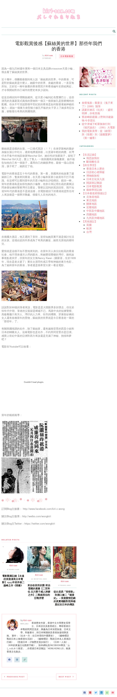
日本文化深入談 (95, 179)
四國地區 (91, 214)
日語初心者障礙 (95, 172)
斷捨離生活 (92, 161)
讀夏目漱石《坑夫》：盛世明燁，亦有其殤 (97, 111)
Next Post (65, 677)
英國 (89, 225)
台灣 (89, 232)
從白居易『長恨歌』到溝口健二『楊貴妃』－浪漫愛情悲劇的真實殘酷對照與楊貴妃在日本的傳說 (65, 598)
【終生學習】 (89, 165)
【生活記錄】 (89, 154)
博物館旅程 (92, 175)
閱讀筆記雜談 (94, 182)
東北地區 (91, 200)
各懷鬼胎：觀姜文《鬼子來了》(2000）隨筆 (97, 104)
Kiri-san (49, 55)
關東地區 (91, 203)
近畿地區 (91, 207)
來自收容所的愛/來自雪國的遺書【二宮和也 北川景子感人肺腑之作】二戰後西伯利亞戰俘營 (39, 592)
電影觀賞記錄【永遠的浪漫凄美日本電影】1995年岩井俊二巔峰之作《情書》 (13, 580)
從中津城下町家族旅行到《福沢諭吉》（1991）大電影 (98, 125)
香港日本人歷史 (95, 168)
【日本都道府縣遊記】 (95, 193)
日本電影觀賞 (66, 56)
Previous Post (16, 677)
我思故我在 (92, 158)
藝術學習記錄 (94, 189)
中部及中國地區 (95, 210)
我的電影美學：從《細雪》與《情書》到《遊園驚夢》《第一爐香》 (97, 134)
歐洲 (89, 228)
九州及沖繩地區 (95, 218)
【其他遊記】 (89, 221)
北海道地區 (92, 196)
